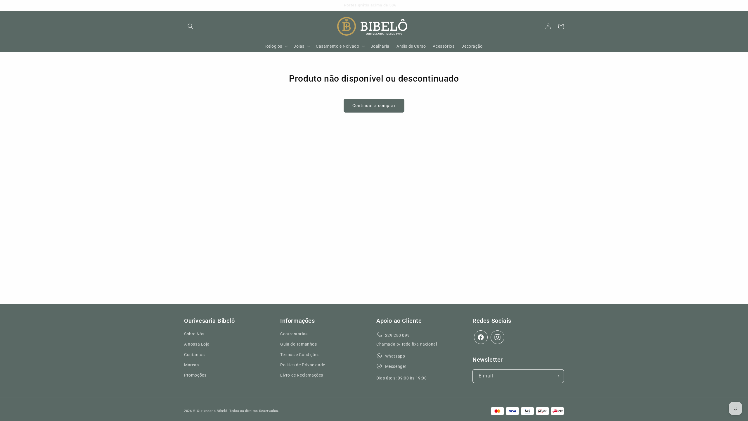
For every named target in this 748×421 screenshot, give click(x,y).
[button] (190, 26)
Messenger (395, 366)
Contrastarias (294, 334)
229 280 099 (397, 335)
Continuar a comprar (374, 105)
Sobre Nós (194, 334)
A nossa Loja (196, 344)
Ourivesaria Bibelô (212, 411)
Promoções (195, 375)
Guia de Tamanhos (298, 344)
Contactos (194, 354)
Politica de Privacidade (302, 365)
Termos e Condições (300, 354)
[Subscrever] (557, 376)
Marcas (191, 365)
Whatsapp (395, 356)
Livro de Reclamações (301, 375)
